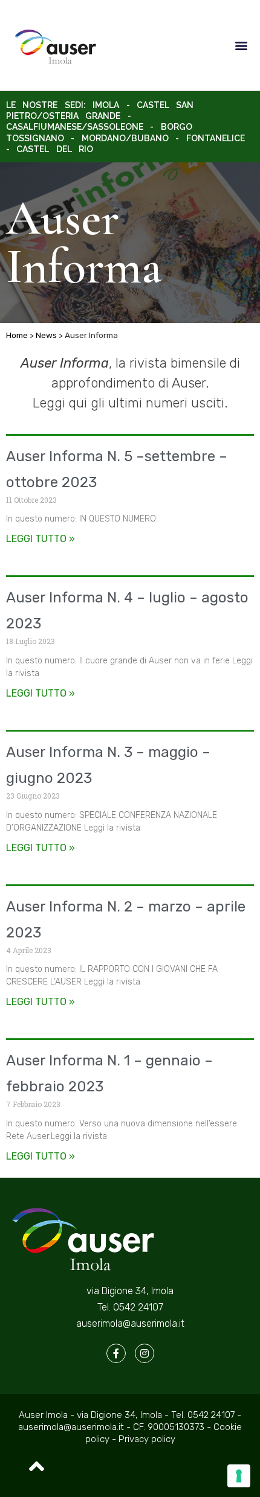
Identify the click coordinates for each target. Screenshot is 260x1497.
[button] (241, 46)
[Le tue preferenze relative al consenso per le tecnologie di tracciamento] (238, 1475)
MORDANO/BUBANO (125, 138)
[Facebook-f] (116, 1353)
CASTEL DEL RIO (54, 149)
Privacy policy (147, 1439)
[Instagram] (144, 1353)
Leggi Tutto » (40, 538)
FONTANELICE (215, 138)
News (46, 335)
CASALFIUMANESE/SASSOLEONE (74, 127)
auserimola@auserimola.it (130, 1323)
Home (17, 335)
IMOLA (106, 105)
